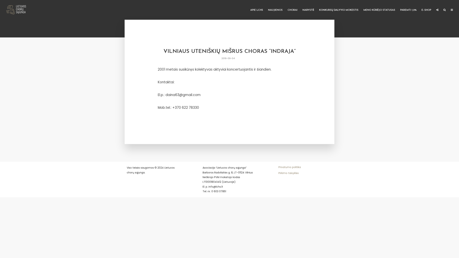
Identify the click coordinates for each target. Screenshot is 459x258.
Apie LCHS (256, 10)
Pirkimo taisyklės (288, 173)
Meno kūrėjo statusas (379, 10)
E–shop (426, 10)
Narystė (308, 10)
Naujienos (275, 10)
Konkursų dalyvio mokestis (338, 10)
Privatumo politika (289, 167)
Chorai (292, 10)
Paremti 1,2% (408, 10)
